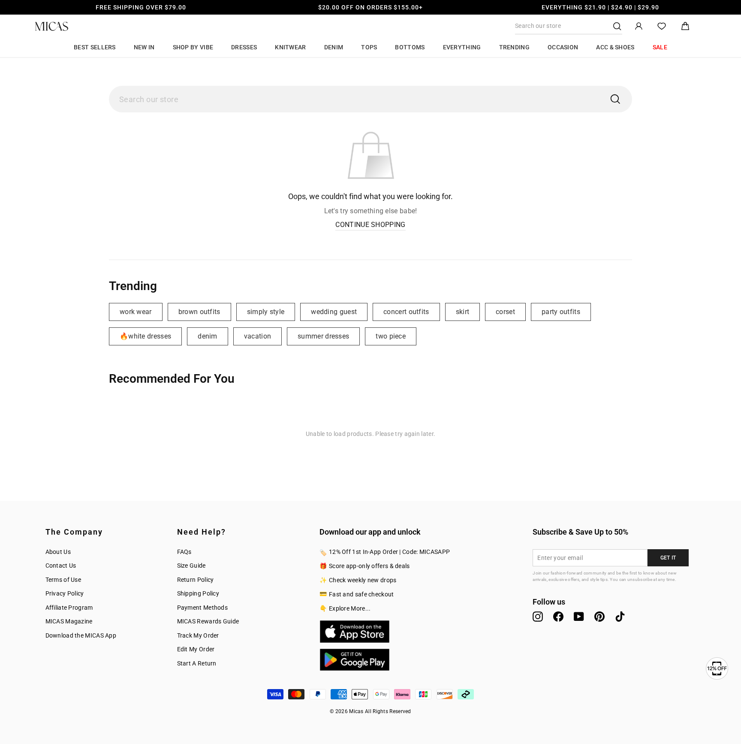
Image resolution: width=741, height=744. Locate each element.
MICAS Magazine (69, 621)
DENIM (333, 47)
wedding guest (334, 312)
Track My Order (198, 635)
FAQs (184, 551)
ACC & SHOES (615, 47)
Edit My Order (196, 649)
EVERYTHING (462, 47)
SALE (660, 47)
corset (505, 312)
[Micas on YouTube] (579, 616)
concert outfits (406, 312)
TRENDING (514, 47)
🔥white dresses (145, 336)
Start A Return (197, 663)
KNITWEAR (290, 47)
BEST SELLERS (95, 47)
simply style (266, 312)
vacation (257, 336)
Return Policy (195, 579)
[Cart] (685, 26)
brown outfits (199, 312)
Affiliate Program (69, 607)
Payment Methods (202, 607)
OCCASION (563, 47)
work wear (136, 312)
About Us (58, 551)
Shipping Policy (198, 593)
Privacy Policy (64, 593)
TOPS (369, 47)
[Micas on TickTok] (620, 616)
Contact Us (60, 565)
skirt (463, 312)
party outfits (561, 312)
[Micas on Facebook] (558, 616)
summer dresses (323, 336)
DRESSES (244, 47)
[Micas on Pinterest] (599, 616)
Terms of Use (63, 579)
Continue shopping (370, 225)
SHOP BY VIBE (193, 47)
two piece (391, 336)
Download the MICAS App (81, 635)
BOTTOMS (410, 47)
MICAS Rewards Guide (208, 621)
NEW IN (144, 47)
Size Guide (191, 565)
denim (207, 336)
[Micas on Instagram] (538, 616)
